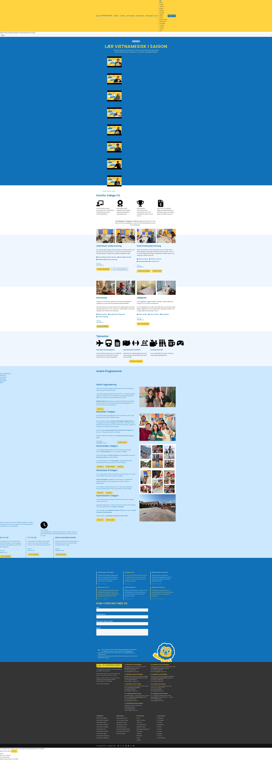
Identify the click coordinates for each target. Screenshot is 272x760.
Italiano (161, 14)
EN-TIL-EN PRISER (5, 556)
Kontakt (33, 33)
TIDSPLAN (120, 466)
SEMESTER (3, 375)
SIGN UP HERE (4, 759)
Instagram (123, 746)
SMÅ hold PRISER (61, 554)
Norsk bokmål (163, 19)
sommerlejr (3, 377)
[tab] (136, 374)
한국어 (161, 18)
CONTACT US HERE (13, 759)
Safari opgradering (5, 373)
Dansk (161, 3)
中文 (160, 31)
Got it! (14, 751)
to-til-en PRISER (33, 554)
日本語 (161, 16)
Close (1, 753)
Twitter (121, 746)
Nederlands (162, 21)
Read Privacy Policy (5, 751)
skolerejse (3, 379)
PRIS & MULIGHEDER (103, 326)
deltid (1, 382)
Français (161, 12)
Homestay (11, 33)
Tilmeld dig (171, 16)
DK (160, 1)
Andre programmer (25, 33)
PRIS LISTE (100, 466)
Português (162, 23)
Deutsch (161, 6)
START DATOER (157, 271)
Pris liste (100, 409)
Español (161, 10)
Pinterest (134, 746)
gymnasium (3, 381)
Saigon (2, 33)
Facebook (118, 746)
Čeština (161, 4)
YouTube (128, 746)
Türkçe (161, 29)
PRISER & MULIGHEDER (103, 269)
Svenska (161, 27)
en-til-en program (124, 403)
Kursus (6, 33)
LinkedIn (126, 746)
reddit (131, 746)
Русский (161, 25)
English (161, 8)
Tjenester (16, 33)
